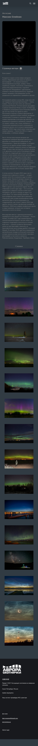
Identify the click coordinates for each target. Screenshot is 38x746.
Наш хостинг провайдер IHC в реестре (14, 697)
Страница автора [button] (10, 68)
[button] (34, 3)
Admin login (5, 730)
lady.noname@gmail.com (10, 718)
